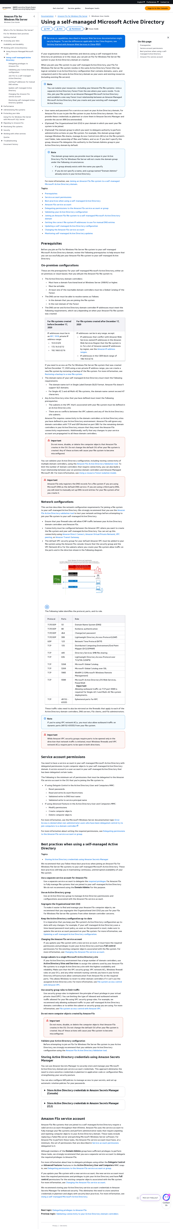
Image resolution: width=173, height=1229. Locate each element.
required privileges (97, 881)
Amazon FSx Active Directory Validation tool (97, 463)
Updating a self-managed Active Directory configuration (71, 226)
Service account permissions (58, 197)
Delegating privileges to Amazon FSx (70, 1210)
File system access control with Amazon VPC (80, 1008)
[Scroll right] (101, 8)
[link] (100, 16)
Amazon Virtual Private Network (100, 534)
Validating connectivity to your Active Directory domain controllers (87, 1214)
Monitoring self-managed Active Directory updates (69, 233)
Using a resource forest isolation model (97, 473)
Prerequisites (51, 193)
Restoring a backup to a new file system (63, 374)
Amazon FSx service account (58, 204)
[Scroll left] (50, 8)
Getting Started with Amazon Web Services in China (71, 44)
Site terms (63, 1226)
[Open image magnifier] (47, 607)
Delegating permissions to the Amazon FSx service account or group (76, 208)
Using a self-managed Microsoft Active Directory (64, 1196)
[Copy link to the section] (39, 243)
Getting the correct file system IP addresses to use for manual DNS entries (80, 222)
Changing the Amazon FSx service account (64, 229)
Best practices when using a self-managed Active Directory (72, 201)
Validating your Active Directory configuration (66, 212)
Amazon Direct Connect (73, 534)
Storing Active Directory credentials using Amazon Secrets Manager (76, 859)
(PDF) (98, 44)
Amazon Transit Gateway (67, 537)
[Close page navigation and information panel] (168, 38)
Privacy (55, 1226)
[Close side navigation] (34, 16)
